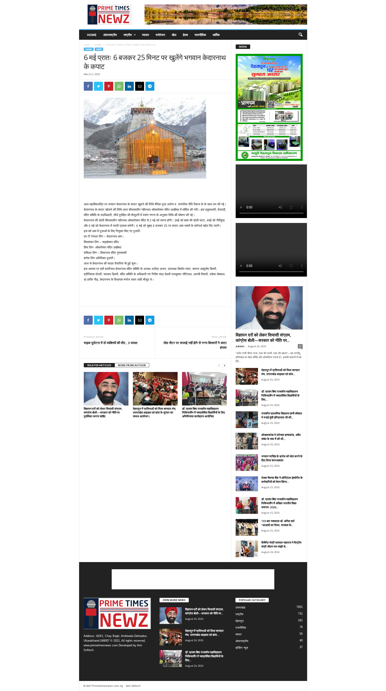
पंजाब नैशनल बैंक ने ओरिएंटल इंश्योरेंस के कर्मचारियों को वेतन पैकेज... (282, 480)
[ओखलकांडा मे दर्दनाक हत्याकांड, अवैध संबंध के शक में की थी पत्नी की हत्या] (247, 441)
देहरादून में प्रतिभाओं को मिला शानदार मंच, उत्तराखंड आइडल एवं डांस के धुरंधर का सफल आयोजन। (154, 412)
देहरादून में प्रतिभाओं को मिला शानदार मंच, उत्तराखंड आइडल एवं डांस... (280, 372)
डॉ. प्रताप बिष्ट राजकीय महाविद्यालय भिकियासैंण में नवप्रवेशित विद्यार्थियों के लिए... (280, 395)
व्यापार (145, 35)
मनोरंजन (160, 35)
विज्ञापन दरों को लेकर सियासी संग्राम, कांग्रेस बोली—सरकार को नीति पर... (263, 337)
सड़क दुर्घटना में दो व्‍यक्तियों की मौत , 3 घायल (110, 342)
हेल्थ (185, 35)
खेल (174, 35)
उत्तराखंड (97, 44)
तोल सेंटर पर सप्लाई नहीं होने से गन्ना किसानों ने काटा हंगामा (195, 345)
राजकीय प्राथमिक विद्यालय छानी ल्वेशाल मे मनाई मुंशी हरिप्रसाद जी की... (281, 415)
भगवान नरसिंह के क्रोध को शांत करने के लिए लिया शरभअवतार (281, 458)
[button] (300, 35)
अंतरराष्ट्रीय (110, 35)
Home (91, 35)
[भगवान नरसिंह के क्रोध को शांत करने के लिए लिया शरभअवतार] (247, 462)
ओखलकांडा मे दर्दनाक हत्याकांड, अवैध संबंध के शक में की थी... (281, 437)
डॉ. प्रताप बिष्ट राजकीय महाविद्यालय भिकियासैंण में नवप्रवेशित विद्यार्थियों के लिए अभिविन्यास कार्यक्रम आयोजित (203, 412)
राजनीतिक (200, 35)
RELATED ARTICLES (99, 365)
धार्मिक (216, 35)
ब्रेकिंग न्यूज (241, 647)
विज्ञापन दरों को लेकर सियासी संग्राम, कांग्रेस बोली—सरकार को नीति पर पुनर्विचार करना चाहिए (103, 412)
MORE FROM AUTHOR (132, 365)
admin (240, 346)
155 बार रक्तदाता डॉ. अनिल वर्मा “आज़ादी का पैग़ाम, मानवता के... (277, 523)
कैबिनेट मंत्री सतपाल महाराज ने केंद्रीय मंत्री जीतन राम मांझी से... (281, 544)
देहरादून (239, 621)
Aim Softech (133, 685)
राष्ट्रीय (128, 35)
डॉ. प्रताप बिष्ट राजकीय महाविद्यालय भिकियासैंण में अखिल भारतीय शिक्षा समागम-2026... (279, 503)
